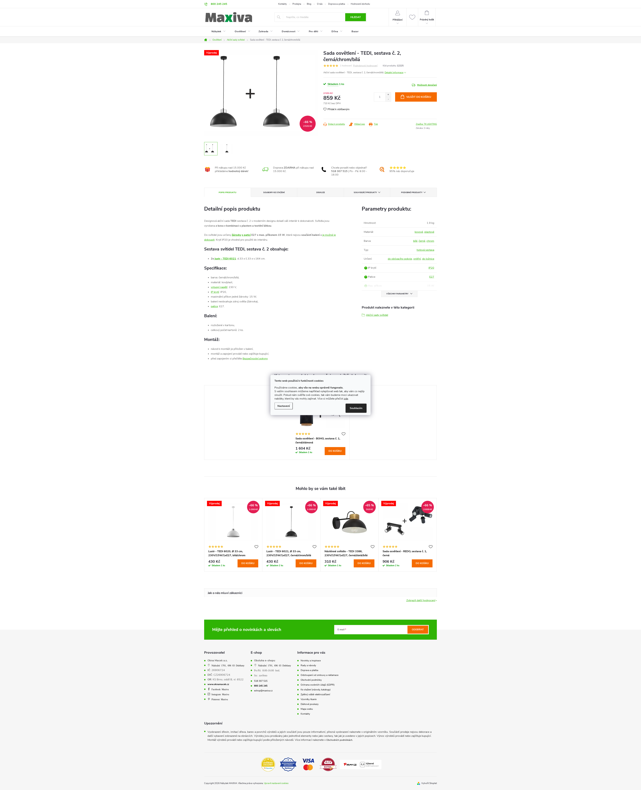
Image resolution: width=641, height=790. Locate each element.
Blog (309, 4)
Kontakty (282, 4)
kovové (419, 232)
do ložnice (428, 259)
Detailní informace (394, 72)
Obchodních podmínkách (339, 740)
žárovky (236, 235)
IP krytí (215, 292)
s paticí (246, 235)
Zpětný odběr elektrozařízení (315, 694)
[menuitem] (216, 31)
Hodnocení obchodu (360, 4)
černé (422, 241)
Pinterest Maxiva (219, 699)
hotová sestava (425, 250)
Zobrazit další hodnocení (420, 600)
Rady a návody (308, 665)
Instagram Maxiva (220, 694)
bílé (415, 241)
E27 (431, 277)
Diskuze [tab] (320, 192)
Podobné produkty (411, 192)
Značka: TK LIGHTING (426, 124)
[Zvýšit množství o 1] (388, 94)
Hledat (355, 17)
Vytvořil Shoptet (429, 783)
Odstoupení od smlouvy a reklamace (319, 675)
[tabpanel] (320, 422)
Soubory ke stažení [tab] (274, 192)
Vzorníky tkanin (309, 699)
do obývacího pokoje (400, 259)
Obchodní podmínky (311, 680)
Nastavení (283, 406)
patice (214, 306)
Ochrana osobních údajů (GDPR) (318, 685)
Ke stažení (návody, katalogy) (316, 689)
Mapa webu (307, 709)
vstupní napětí (219, 287)
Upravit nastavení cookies (276, 783)
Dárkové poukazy (309, 704)
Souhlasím (356, 408)
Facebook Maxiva (220, 689)
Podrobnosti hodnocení (365, 65)
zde (346, 399)
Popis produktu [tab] (227, 192)
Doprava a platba (336, 4)
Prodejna (296, 4)
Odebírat (418, 629)
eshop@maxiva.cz (263, 690)
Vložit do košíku (418, 97)
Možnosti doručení (427, 85)
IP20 (431, 268)
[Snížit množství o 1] (388, 99)
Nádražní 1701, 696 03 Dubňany (227, 665)
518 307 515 (260, 681)
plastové (429, 232)
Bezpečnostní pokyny (255, 358)
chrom (430, 241)
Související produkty (365, 192)
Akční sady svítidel (377, 315)
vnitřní (417, 259)
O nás (320, 4)
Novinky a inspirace (311, 660)
